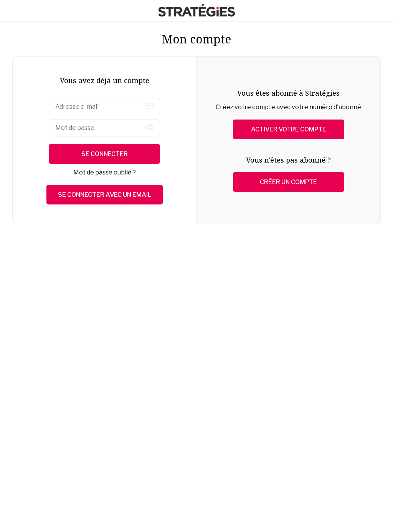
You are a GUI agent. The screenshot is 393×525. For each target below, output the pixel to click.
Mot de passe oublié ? (104, 172)
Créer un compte (288, 182)
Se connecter (104, 154)
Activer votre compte (288, 129)
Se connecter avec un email (104, 194)
